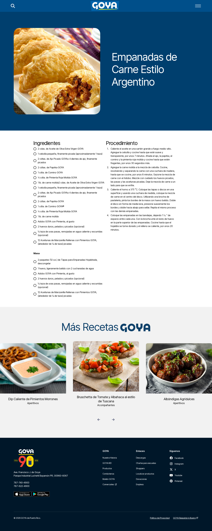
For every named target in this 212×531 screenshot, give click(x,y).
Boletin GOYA (109, 479)
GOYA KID (107, 463)
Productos (107, 468)
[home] (104, 6)
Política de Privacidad (160, 518)
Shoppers (140, 468)
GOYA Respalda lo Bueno (184, 518)
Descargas (141, 458)
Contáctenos (108, 473)
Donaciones (141, 479)
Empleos (139, 484)
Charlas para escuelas (146, 463)
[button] (198, 5)
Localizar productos (145, 473)
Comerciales (108, 484)
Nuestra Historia (110, 458)
